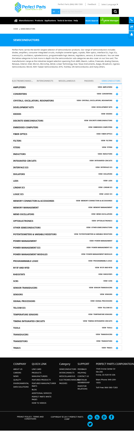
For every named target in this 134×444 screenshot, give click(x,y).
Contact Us (83, 376)
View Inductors (105, 154)
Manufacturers (26, 20)
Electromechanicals (23, 80)
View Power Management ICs (99, 247)
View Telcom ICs (105, 308)
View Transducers (104, 334)
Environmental (21, 383)
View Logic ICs (105, 194)
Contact (133, 20)
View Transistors (104, 341)
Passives (88, 80)
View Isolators (105, 174)
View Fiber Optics (104, 134)
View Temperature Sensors (100, 314)
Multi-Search (91, 20)
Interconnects (45, 80)
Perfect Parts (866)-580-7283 (70, 4)
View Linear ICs (105, 187)
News (16, 376)
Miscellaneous (67, 80)
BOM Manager (112, 20)
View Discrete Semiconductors (98, 120)
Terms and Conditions (34, 417)
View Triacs (107, 348)
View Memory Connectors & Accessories (94, 201)
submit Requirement (133, 27)
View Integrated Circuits (101, 160)
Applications (50, 20)
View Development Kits (101, 107)
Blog (34, 389)
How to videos (39, 403)
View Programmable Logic (100, 261)
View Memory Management (100, 207)
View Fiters (107, 147)
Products (39, 20)
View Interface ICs (104, 167)
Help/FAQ (82, 372)
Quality (17, 379)
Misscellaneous (67, 376)
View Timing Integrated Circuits (97, 321)
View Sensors (106, 294)
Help (76, 20)
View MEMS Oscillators (101, 214)
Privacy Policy (24, 416)
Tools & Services (64, 20)
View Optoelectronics (102, 221)
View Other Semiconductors (99, 227)
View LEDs (107, 181)
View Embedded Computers (100, 127)
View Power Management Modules (96, 254)
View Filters (106, 140)
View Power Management (101, 241)
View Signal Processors (101, 301)
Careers (17, 372)
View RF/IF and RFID (103, 267)
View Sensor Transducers (100, 287)
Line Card (36, 369)
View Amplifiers (105, 87)
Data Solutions (21, 387)
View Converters (104, 94)
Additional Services (42, 393)
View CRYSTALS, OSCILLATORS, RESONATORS (94, 100)
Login (133, 34)
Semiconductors (28, 29)
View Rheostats (105, 274)
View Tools (107, 328)
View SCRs (107, 281)
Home (15, 29)
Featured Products (41, 379)
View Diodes (106, 114)
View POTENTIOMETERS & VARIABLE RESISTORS (93, 234)
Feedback (92, 4)
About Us (17, 369)
